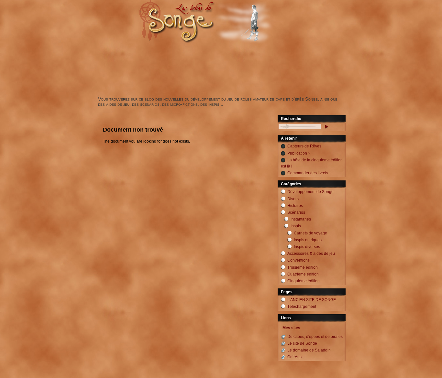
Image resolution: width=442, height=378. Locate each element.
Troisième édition (302, 267)
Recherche (291, 118)
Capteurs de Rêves (304, 146)
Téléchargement (301, 306)
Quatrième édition (303, 274)
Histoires (295, 205)
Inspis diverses (307, 246)
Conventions (298, 260)
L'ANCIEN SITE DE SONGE (311, 299)
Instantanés (301, 219)
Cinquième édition (303, 281)
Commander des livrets (307, 173)
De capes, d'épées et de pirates (315, 336)
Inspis (296, 226)
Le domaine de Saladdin (309, 350)
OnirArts (294, 357)
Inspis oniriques (308, 240)
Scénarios (296, 212)
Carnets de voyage (310, 233)
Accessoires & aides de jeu (311, 253)
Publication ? (298, 153)
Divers (293, 199)
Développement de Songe (310, 191)
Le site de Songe (302, 343)
